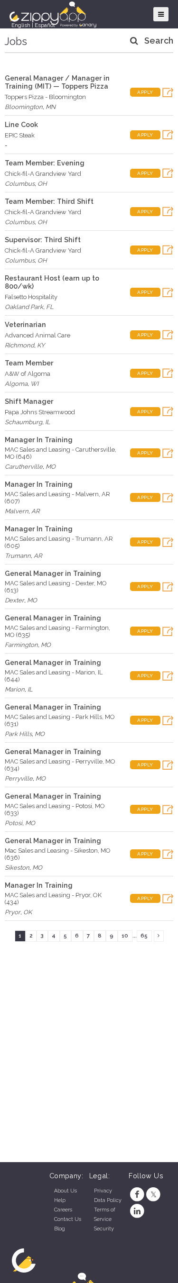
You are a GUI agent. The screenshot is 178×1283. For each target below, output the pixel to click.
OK (27, 912)
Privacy (103, 1191)
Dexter (14, 600)
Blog (59, 1229)
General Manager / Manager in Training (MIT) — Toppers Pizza (57, 82)
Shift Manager (29, 401)
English (20, 25)
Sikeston (17, 867)
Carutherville (24, 466)
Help (60, 1200)
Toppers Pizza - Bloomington (45, 96)
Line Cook (21, 124)
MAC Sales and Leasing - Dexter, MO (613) (56, 587)
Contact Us (67, 1219)
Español (45, 25)
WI (34, 383)
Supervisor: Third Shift (43, 240)
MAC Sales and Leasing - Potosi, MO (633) (55, 809)
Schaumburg (23, 422)
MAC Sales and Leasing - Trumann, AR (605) (59, 542)
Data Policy (108, 1200)
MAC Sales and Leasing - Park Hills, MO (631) (60, 720)
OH (42, 183)
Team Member (29, 363)
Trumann (18, 555)
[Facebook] (137, 1194)
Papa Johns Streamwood (40, 412)
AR (35, 511)
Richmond (19, 345)
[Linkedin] (137, 1211)
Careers (63, 1210)
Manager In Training (39, 440)
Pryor (12, 912)
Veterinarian (25, 324)
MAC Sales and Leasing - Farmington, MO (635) (57, 631)
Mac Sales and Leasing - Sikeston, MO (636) (58, 854)
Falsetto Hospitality (31, 296)
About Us (65, 1191)
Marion (15, 689)
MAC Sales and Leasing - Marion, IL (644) (54, 676)
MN (51, 106)
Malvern (16, 511)
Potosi (13, 823)
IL (47, 422)
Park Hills (18, 733)
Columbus (20, 183)
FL (50, 306)
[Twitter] (153, 1194)
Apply (145, 92)
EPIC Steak (20, 135)
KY (41, 345)
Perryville (19, 778)
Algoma (16, 383)
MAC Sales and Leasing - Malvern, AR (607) (57, 498)
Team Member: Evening (44, 163)
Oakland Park (24, 306)
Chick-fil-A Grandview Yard (43, 173)
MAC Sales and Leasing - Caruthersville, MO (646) (60, 453)
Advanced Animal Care (37, 335)
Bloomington (24, 106)
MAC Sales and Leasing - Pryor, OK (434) (53, 899)
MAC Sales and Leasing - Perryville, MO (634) (60, 765)
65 (144, 935)
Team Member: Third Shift (49, 201)
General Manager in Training (53, 573)
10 (125, 935)
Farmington (21, 644)
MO (51, 466)
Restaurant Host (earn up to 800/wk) (52, 282)
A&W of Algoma (27, 373)
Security (104, 1229)
